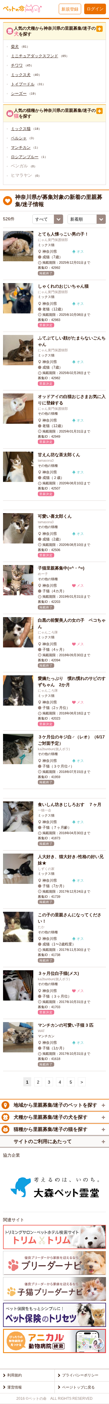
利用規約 (14, 1375)
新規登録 (69, 9)
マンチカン (21, 147)
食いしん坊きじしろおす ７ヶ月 (69, 804)
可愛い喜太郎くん (55, 516)
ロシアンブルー (24, 157)
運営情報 (14, 1387)
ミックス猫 (21, 128)
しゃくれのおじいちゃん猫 (63, 286)
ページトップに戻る (78, 1387)
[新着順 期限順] (87, 219)
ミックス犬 (21, 74)
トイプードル (23, 84)
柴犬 (15, 46)
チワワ (17, 65)
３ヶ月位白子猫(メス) (58, 973)
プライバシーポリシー (80, 1375)
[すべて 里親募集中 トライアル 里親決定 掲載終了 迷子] (47, 219)
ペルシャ (19, 138)
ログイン (95, 8)
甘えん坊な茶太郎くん (59, 454)
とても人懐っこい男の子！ (63, 234)
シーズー (19, 93)
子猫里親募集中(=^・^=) (61, 568)
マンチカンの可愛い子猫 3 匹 (66, 1025)
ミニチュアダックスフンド (34, 56)
